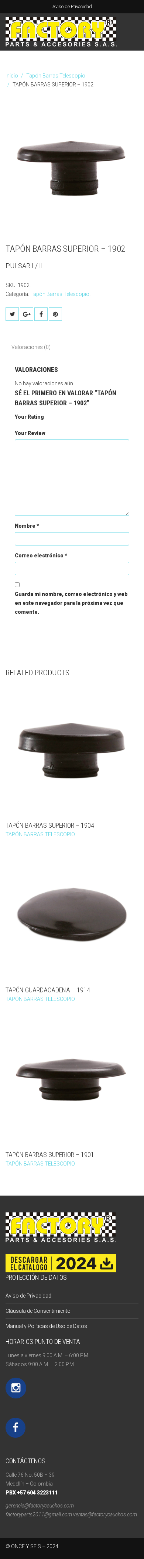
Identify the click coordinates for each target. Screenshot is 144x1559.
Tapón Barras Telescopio (55, 76)
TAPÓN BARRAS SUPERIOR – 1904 (50, 825)
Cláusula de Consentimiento (38, 1311)
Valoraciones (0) (31, 347)
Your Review (30, 433)
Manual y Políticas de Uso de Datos (46, 1326)
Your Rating (29, 417)
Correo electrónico (41, 555)
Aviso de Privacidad (72, 6)
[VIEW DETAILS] (72, 750)
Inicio (12, 76)
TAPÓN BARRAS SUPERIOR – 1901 (50, 1154)
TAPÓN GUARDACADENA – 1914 (48, 990)
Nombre (27, 526)
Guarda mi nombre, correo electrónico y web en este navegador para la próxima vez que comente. (71, 603)
